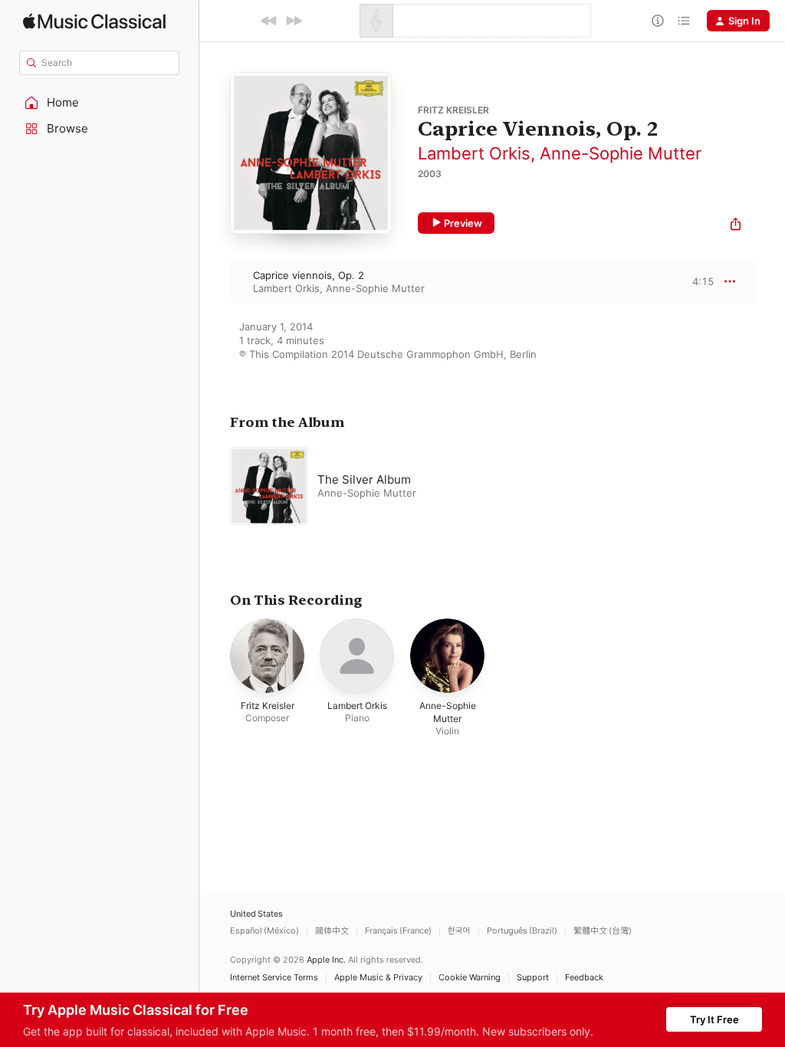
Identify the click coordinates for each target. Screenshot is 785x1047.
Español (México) (264, 931)
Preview (463, 223)
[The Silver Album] (421, 486)
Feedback (584, 977)
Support (533, 977)
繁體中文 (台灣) (602, 931)
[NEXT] (293, 20)
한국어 (459, 931)
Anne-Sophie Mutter (620, 153)
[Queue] (684, 20)
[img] (94, 21)
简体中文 (332, 931)
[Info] (657, 20)
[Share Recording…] (736, 225)
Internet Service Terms (274, 977)
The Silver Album (364, 479)
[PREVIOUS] (269, 20)
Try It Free (714, 1019)
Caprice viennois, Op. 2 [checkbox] (308, 275)
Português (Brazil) (522, 931)
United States (256, 914)
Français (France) (398, 931)
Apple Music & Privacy (378, 977)
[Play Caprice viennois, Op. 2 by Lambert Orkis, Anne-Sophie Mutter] (215, 281)
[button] (99, 102)
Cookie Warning (469, 977)
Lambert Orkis (474, 153)
